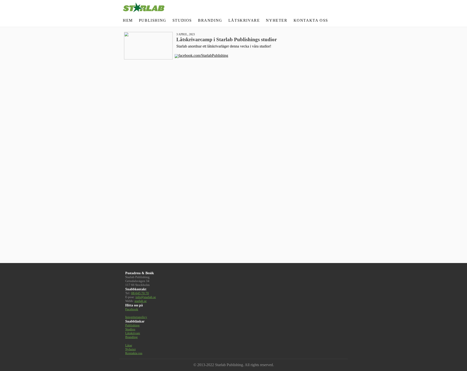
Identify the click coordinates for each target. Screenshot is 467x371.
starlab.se (141, 301)
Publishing (152, 20)
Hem (128, 20)
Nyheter (276, 20)
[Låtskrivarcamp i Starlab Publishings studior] (148, 45)
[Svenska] (338, 20)
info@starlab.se (145, 297)
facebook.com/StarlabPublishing (203, 55)
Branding (210, 20)
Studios (182, 20)
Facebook (131, 309)
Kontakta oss (311, 20)
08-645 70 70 (140, 293)
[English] (332, 20)
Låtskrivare (244, 20)
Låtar (128, 345)
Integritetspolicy (136, 317)
